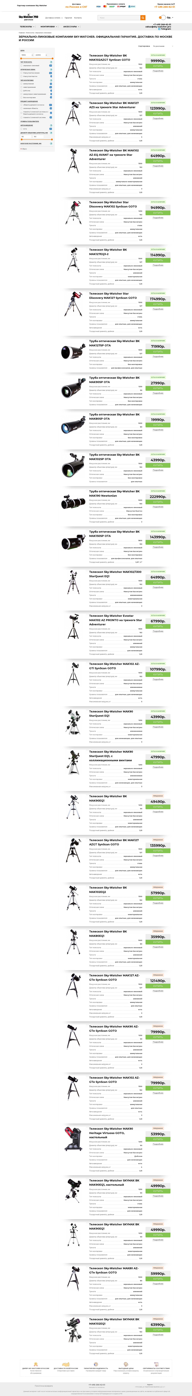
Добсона (26, 90)
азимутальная (28, 84)
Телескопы (30, 33)
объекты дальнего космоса (33, 105)
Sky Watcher (41, 5)
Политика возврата (44, 1386)
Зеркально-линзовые (43, 33)
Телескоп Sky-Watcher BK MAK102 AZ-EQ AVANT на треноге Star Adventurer (114, 155)
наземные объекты (30, 108)
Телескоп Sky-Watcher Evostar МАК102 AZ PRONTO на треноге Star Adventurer (115, 620)
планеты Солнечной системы (34, 117)
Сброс (24, 149)
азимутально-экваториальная (34, 94)
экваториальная (29, 87)
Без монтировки (29, 97)
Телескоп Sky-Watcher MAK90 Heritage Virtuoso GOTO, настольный (111, 1133)
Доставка (76, 5)
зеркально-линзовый (31, 65)
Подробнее (158, 71)
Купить (158, 66)
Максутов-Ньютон (30, 76)
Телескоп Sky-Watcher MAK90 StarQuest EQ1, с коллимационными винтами (111, 756)
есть (25, 129)
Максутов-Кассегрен (31, 73)
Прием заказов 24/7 (164, 5)
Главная (22, 33)
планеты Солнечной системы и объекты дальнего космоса (35, 113)
